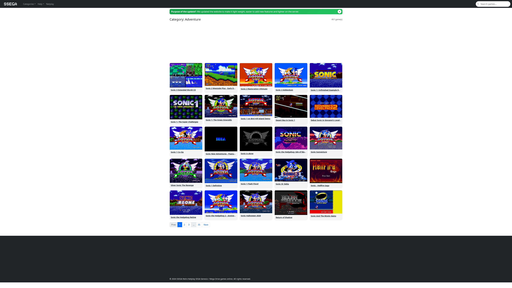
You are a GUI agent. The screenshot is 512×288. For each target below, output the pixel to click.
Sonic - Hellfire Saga (320, 185)
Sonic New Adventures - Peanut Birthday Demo (227, 154)
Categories (28, 4)
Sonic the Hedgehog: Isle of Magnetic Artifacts (297, 152)
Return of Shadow (284, 217)
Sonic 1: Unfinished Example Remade (328, 90)
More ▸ (197, 85)
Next (206, 224)
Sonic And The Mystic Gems (323, 216)
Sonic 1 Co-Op (177, 152)
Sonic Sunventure (319, 152)
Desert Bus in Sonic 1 (285, 120)
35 (199, 224)
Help (40, 4)
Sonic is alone (247, 153)
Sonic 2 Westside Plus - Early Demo (222, 88)
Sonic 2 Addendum (284, 90)
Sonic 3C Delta (282, 184)
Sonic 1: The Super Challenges (184, 122)
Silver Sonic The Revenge (182, 185)
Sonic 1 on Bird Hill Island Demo (255, 118)
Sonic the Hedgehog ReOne (183, 217)
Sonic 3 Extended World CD (183, 90)
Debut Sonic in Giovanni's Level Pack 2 (328, 120)
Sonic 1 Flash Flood (249, 184)
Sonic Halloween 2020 (251, 215)
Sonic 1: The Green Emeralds (219, 120)
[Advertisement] (250, 42)
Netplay (50, 4)
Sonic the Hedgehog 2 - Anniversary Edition (226, 215)
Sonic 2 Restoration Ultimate (254, 89)
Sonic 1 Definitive (214, 185)
